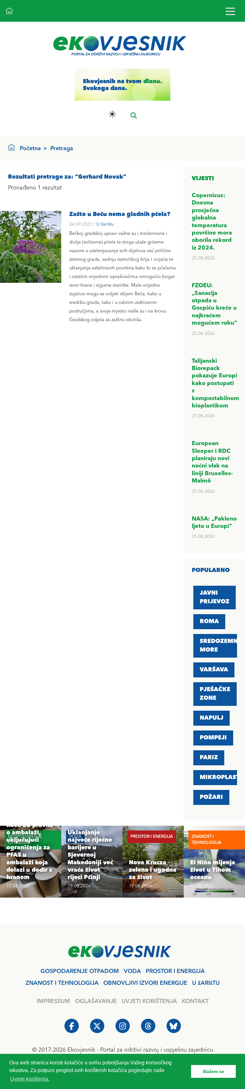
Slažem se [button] (213, 1071)
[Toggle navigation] (230, 11)
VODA (132, 971)
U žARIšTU (206, 983)
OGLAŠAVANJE (96, 1001)
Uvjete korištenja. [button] (29, 1079)
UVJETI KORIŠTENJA (149, 1001)
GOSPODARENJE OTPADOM (80, 971)
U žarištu (105, 224)
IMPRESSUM (53, 1001)
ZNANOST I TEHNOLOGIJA (62, 983)
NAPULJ (211, 718)
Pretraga (61, 148)
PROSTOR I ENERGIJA (175, 971)
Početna (30, 148)
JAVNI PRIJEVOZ (214, 597)
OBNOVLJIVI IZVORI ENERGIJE (145, 983)
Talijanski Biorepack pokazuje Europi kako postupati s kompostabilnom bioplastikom (215, 383)
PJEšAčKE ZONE (215, 694)
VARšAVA (214, 670)
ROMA (209, 621)
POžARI (211, 797)
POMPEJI (213, 738)
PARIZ (209, 758)
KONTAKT (195, 1001)
